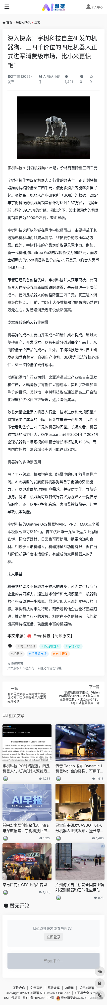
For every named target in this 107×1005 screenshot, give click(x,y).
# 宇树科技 (73, 646)
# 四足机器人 (50, 646)
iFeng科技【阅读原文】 (53, 635)
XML (7, 998)
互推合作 (19, 988)
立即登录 (53, 937)
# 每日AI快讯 (26, 646)
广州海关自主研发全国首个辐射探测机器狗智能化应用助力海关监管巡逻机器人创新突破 (79, 887)
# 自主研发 (60, 654)
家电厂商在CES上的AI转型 (24, 884)
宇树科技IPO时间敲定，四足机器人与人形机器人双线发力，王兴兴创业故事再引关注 (26, 769)
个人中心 (97, 7)
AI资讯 (69, 988)
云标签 (15, 998)
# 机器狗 (16, 654)
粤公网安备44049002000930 (81, 998)
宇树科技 (14, 167)
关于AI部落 (86, 988)
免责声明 (36, 988)
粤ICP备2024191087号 (38, 998)
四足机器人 (39, 180)
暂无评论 (20, 906)
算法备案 (54, 988)
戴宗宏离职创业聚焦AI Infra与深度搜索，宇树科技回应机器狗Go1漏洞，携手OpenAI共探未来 (26, 828)
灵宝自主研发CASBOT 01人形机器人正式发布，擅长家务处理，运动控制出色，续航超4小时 (79, 828)
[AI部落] (53, 7)
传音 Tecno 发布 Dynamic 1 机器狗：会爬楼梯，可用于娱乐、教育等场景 (79, 769)
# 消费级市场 (38, 654)
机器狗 (39, 167)
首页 (9, 22)
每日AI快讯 (23, 22)
